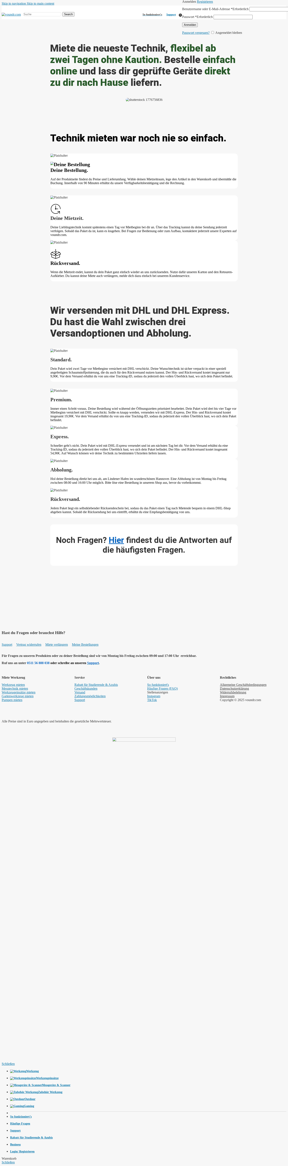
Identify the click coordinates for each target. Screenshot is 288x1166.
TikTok (152, 700)
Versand (79, 692)
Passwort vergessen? (196, 32)
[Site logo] (11, 14)
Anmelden (190, 24)
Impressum (227, 696)
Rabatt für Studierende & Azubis (96, 684)
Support (171, 14)
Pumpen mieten (12, 700)
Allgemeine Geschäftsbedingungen (243, 684)
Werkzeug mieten (13, 684)
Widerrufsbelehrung (233, 692)
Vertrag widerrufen (28, 644)
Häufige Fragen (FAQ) (162, 688)
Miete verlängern (56, 644)
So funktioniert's (158, 684)
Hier (116, 540)
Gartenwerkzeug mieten (18, 696)
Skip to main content (40, 3)
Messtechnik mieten (15, 688)
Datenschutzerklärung (234, 688)
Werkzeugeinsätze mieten (18, 692)
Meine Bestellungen (85, 644)
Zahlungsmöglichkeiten (90, 696)
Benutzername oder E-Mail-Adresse (215, 9)
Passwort (197, 17)
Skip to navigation (14, 3)
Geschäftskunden (85, 688)
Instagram (153, 696)
